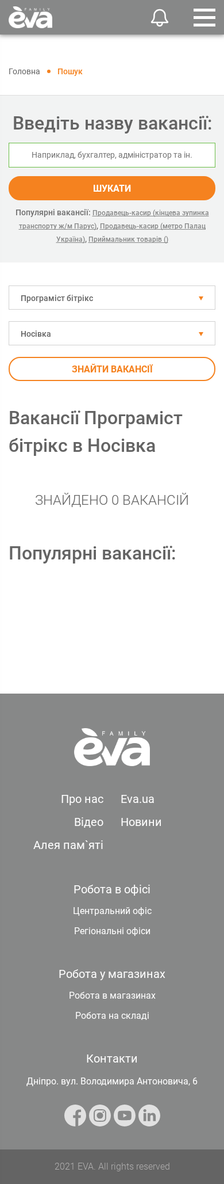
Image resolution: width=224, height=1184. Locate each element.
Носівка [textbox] (36, 333)
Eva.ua (138, 799)
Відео (88, 822)
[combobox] (112, 297)
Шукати (112, 188)
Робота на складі (112, 1015)
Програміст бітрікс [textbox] (57, 298)
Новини (141, 822)
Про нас (82, 799)
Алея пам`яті (68, 845)
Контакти (112, 1058)
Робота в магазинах (112, 995)
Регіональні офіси (112, 931)
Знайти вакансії (112, 369)
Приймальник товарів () (128, 239)
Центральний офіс (112, 910)
